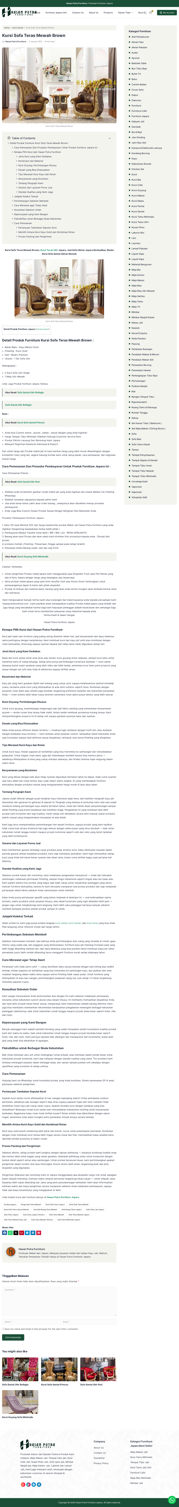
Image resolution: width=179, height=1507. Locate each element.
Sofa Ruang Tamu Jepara (72, 1209)
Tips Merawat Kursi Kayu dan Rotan (37, 174)
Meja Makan (138, 280)
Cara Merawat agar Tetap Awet (30, 205)
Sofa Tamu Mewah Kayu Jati (15, 1220)
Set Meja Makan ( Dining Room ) (148, 428)
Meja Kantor (138, 275)
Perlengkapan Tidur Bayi (144, 375)
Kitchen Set (138, 169)
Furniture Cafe (139, 110)
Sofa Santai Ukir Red (28, 481)
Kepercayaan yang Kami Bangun (31, 214)
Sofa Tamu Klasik (141, 444)
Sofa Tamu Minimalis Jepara (68, 1220)
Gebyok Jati (138, 121)
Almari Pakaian (139, 47)
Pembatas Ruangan (142, 349)
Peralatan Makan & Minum (145, 354)
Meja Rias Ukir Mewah (143, 290)
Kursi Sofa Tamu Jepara (55, 1204)
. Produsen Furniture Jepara (89, 3)
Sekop (135, 418)
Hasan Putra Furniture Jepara (89, 1502)
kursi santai (61, 923)
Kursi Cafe (137, 185)
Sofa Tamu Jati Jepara (95, 1209)
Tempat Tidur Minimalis (144, 476)
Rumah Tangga (140, 412)
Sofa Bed (136, 439)
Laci (134, 238)
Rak (134, 391)
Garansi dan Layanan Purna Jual (35, 187)
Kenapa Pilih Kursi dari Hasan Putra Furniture (37, 152)
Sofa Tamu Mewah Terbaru (42, 1220)
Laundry (136, 243)
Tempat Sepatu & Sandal (144, 460)
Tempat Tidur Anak (142, 465)
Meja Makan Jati (139, 1452)
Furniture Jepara (140, 116)
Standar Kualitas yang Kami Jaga (35, 192)
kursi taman (75, 923)
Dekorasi (136, 100)
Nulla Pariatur (139, 338)
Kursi (134, 174)
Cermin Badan (139, 84)
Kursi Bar (136, 179)
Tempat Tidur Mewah (143, 470)
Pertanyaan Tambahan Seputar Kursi (37, 227)
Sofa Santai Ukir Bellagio (30, 392)
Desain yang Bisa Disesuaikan (34, 169)
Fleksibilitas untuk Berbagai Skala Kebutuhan (37, 218)
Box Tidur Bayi (139, 68)
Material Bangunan (142, 264)
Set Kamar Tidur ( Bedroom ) (147, 423)
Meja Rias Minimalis (140, 1477)
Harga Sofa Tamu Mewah (31, 1204)
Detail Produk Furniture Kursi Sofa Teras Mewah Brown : (39, 143)
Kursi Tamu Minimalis (143, 216)
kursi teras (92, 923)
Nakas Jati (137, 322)
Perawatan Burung (141, 365)
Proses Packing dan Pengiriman (35, 236)
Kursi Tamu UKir (140, 222)
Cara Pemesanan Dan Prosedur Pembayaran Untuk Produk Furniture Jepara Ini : (56, 147)
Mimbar (136, 312)
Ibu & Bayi (137, 132)
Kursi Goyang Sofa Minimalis (32, 556)
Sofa (134, 433)
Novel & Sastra (139, 333)
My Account (168, 12)
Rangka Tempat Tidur (143, 396)
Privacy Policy (101, 1463)
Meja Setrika (138, 296)
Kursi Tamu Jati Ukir (140, 1467)
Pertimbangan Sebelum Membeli (31, 200)
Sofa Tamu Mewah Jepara (79, 1215)
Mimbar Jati (136, 1483)
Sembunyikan (42, 329)
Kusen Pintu (138, 227)
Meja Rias (137, 285)
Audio (135, 52)
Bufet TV (136, 73)
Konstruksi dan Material (30, 161)
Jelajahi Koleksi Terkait (26, 196)
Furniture (136, 105)
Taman (135, 449)
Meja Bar (136, 269)
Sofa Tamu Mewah (56, 1215)
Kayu (134, 158)
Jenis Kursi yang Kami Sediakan (35, 156)
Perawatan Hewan (141, 370)
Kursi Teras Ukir (49, 250)
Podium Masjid (139, 386)
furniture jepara (10, 1204)
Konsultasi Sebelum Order (27, 209)
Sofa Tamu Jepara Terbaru (33, 1215)
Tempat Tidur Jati (139, 1462)
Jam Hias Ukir (139, 142)
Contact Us (78, 12)
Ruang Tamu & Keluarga (144, 407)
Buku (134, 79)
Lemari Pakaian (140, 248)
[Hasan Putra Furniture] (12, 1255)
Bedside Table (139, 63)
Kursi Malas (138, 200)
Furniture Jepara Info (56, 12)
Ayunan (136, 58)
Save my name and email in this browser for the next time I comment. (41, 1329)
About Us (93, 12)
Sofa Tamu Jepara (11, 1215)
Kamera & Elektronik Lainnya (147, 148)
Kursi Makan (138, 195)
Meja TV (136, 306)
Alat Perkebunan (140, 36)
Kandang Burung (141, 153)
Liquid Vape (138, 253)
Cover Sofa (137, 89)
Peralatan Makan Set (142, 359)
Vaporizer (137, 486)
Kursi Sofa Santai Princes (31, 422)
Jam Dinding (138, 137)
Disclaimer (99, 1458)
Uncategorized (139, 481)
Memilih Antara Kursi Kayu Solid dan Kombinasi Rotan (46, 232)
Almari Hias (138, 42)
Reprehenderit (139, 402)
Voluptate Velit (139, 497)
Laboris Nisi (138, 232)
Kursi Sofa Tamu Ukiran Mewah (16, 1209)
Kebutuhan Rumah (141, 163)
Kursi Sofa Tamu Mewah (79, 1204)
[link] (4, 1232)
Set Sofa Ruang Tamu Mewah (45, 1209)
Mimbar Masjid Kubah (143, 317)
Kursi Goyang (139, 190)
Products (108, 12)
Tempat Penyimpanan (143, 455)
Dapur (135, 95)
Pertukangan (138, 380)
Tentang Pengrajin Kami (30, 183)
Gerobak (136, 126)
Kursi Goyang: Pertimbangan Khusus (37, 165)
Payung (136, 343)
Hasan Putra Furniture (32, 1249)
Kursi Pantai (138, 206)
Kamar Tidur (124, 12)
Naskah (136, 328)
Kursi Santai (138, 211)
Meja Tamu (137, 301)
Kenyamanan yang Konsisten (33, 178)
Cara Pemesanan (23, 223)
